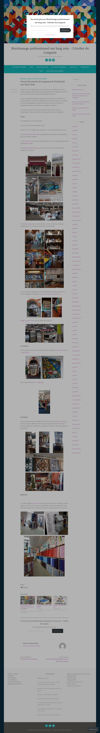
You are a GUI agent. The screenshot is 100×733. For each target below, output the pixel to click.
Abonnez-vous (65, 30)
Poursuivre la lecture (50, 34)
